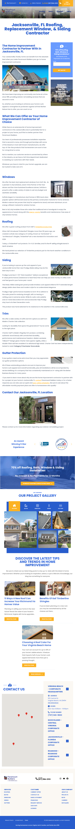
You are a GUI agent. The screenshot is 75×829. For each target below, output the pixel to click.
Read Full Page (11, 619)
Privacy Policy (9, 820)
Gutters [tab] (60, 508)
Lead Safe (34, 806)
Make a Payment (36, 3)
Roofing (42, 11)
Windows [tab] (37, 508)
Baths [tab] (26, 508)
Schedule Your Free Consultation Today (36, 483)
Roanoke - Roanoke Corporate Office (53, 755)
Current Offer (36, 792)
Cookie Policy (19, 820)
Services (7, 790)
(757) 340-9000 (55, 715)
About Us (65, 792)
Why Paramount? (11, 3)
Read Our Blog (36, 674)
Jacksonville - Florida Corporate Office (55, 741)
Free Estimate (67, 3)
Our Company (67, 790)
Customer (35, 790)
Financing (34, 800)
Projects (65, 795)
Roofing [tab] (14, 508)
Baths (51, 11)
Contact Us (24, 3)
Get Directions (53, 703)
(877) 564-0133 (44, 779)
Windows (60, 11)
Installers (65, 803)
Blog (63, 797)
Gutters (7, 803)
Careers (64, 800)
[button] (32, 717)
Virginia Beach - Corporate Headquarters (55, 689)
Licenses (33, 808)
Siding (69, 11)
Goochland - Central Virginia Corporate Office (55, 725)
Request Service (36, 803)
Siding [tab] (49, 508)
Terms (26, 820)
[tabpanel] (37, 529)
